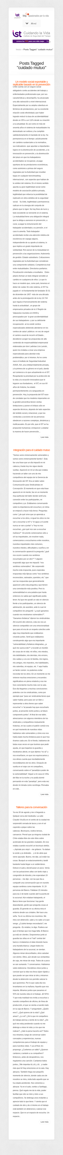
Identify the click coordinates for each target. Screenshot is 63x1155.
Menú (33, 23)
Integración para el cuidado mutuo (31, 450)
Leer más (44, 437)
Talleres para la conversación (31, 807)
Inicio (18, 49)
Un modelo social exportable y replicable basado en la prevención (31, 83)
